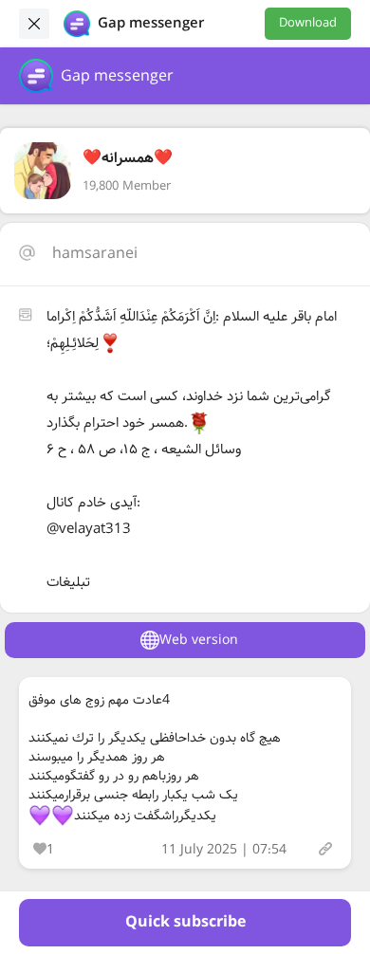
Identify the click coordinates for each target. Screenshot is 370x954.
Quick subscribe (185, 922)
